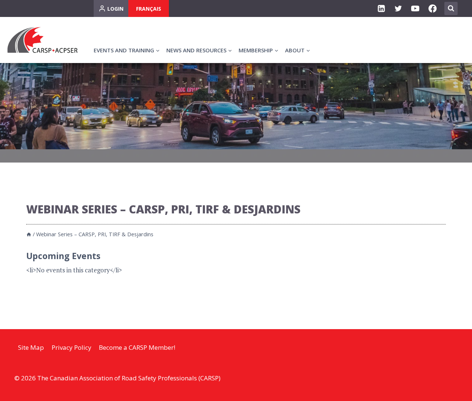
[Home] (28, 234)
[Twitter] (398, 8)
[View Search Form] (451, 8)
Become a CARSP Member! (137, 347)
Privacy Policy (71, 347)
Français (148, 8)
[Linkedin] (381, 8)
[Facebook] (432, 8)
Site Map (31, 347)
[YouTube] (415, 8)
